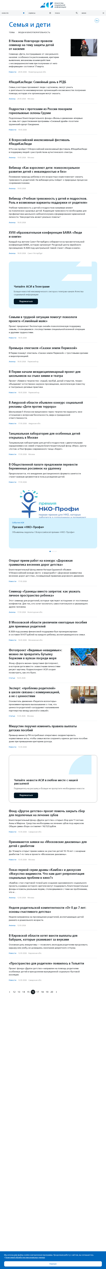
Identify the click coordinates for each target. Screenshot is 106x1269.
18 (42, 992)
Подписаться (26, 301)
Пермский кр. (33, 362)
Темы (12, 32)
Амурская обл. (34, 423)
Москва (31, 99)
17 (37, 992)
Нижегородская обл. (37, 72)
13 (19, 992)
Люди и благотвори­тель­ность (34, 32)
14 (23, 992)
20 (52, 992)
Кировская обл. (35, 953)
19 (47, 992)
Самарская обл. (35, 832)
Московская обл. (35, 640)
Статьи (12, 678)
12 (14, 992)
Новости (12, 72)
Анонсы (12, 99)
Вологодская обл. (35, 612)
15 (28, 992)
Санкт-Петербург (35, 253)
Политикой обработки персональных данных (25, 1257)
